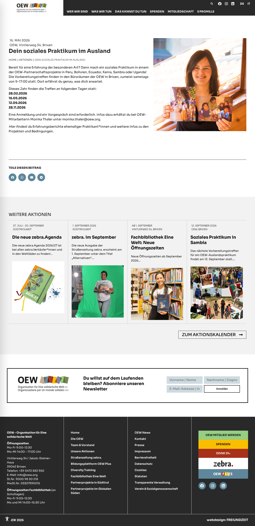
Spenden (157, 11)
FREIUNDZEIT (237, 520)
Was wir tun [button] (101, 11)
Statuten (141, 476)
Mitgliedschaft (181, 11)
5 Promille (205, 11)
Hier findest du (20, 127)
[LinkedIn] (232, 4)
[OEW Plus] (223, 474)
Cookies (141, 470)
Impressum (143, 451)
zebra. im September (94, 237)
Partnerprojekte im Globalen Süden (91, 491)
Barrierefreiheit (145, 457)
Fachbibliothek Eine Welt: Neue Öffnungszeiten (152, 243)
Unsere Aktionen (82, 451)
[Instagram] (226, 4)
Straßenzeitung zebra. (86, 457)
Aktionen (25, 59)
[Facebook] (219, 4)
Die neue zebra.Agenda (37, 237)
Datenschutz (143, 464)
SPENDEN (223, 444)
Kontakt (140, 439)
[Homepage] (31, 7)
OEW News (142, 432)
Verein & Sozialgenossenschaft (156, 489)
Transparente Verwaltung (152, 482)
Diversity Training (83, 470)
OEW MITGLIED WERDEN (223, 435)
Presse (139, 445)
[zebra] (223, 463)
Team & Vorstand (82, 445)
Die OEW (77, 439)
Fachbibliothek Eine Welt (88, 476)
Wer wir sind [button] (77, 11)
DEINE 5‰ (223, 453)
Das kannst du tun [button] (130, 11)
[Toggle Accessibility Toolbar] (7, 518)
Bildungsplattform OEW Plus (91, 464)
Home (12, 59)
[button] (212, 4)
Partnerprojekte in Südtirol (90, 482)
